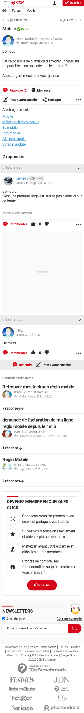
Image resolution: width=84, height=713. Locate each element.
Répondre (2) (18, 90)
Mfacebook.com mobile (20, 122)
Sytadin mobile (13, 144)
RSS (34, 655)
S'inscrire (42, 585)
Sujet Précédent (17, 20)
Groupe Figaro (69, 655)
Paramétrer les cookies (65, 651)
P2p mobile (11, 133)
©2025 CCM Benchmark (42, 659)
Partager (54, 100)
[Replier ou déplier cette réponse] (79, 168)
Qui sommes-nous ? (15, 647)
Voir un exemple (69, 619)
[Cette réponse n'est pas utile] (47, 224)
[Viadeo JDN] (62, 698)
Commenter (18, 224)
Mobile (30, 10)
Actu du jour (15, 619)
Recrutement (14, 651)
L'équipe (33, 647)
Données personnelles (36, 651)
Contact (75, 647)
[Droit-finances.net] (62, 689)
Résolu (25, 29)
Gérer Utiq (12, 655)
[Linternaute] (22, 689)
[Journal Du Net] (62, 680)
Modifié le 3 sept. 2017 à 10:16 (34, 183)
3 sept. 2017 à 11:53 (42, 43)
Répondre (25, 365)
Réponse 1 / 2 (12, 168)
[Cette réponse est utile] (33, 224)
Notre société (48, 647)
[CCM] (17, 3)
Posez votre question (23, 100)
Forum (16, 10)
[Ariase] (22, 707)
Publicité (64, 647)
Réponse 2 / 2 (12, 320)
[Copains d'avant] (22, 698)
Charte (25, 655)
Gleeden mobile (14, 139)
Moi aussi (44, 90)
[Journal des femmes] (22, 680)
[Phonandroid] (62, 708)
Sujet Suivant (68, 20)
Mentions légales (48, 655)
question (75, 2)
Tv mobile (10, 127)
